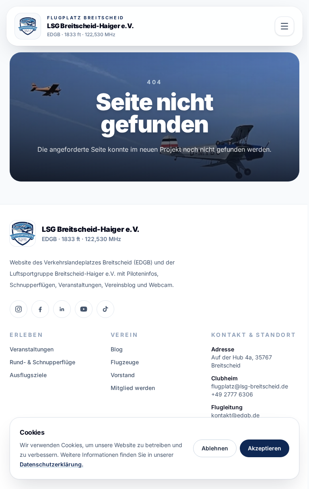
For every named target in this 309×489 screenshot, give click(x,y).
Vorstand (123, 374)
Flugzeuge (125, 362)
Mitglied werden (133, 387)
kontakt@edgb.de (235, 415)
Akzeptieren (264, 448)
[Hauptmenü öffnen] (284, 26)
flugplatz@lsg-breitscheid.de (249, 386)
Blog (117, 349)
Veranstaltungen (32, 349)
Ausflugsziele (28, 374)
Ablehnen (215, 448)
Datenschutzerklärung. (51, 464)
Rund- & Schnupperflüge (42, 362)
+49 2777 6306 (232, 394)
